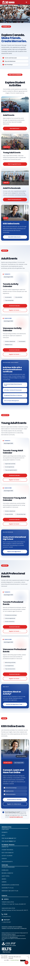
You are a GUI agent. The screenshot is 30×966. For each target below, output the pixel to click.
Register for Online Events (14, 804)
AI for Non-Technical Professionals (13, 390)
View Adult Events (14, 128)
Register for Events (14, 310)
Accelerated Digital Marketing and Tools (13, 384)
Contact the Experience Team (14, 704)
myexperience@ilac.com (16, 817)
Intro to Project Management (11, 400)
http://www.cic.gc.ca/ (14, 937)
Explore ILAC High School (14, 551)
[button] (26, 2)
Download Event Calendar (14, 799)
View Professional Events (14, 199)
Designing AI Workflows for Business (13, 395)
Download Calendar (14, 305)
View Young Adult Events (14, 164)
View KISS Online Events (14, 237)
